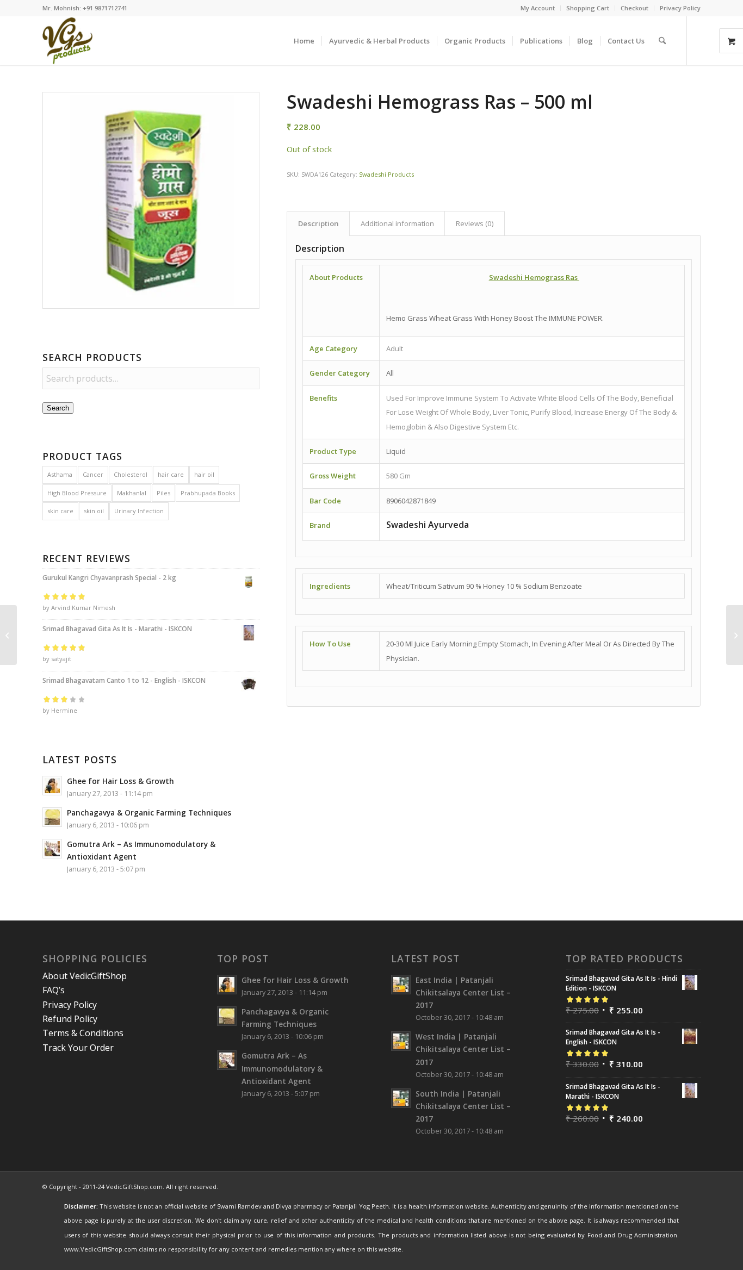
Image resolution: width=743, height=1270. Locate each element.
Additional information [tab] (397, 223)
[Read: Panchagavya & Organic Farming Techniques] (52, 817)
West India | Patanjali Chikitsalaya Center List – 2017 (463, 1049)
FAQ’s (53, 990)
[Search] (662, 40)
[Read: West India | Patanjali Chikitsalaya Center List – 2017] (401, 1041)
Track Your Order (78, 1048)
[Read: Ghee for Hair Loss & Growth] (52, 785)
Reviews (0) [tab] (475, 223)
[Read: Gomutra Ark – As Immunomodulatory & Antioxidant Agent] (52, 848)
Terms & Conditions (82, 1033)
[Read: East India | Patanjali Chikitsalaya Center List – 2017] (401, 984)
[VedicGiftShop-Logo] (67, 40)
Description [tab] (318, 223)
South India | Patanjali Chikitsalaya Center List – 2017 (463, 1106)
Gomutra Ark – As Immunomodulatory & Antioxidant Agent (282, 1068)
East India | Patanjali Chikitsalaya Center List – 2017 (463, 992)
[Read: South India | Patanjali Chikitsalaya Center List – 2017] (401, 1098)
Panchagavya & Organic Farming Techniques (149, 812)
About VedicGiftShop (84, 976)
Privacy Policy (680, 8)
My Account (538, 8)
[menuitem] (538, 8)
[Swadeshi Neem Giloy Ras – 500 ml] (8, 635)
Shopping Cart (587, 8)
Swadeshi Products (386, 174)
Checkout (634, 8)
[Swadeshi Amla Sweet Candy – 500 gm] (734, 635)
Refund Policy (69, 1019)
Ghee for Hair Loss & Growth (120, 781)
